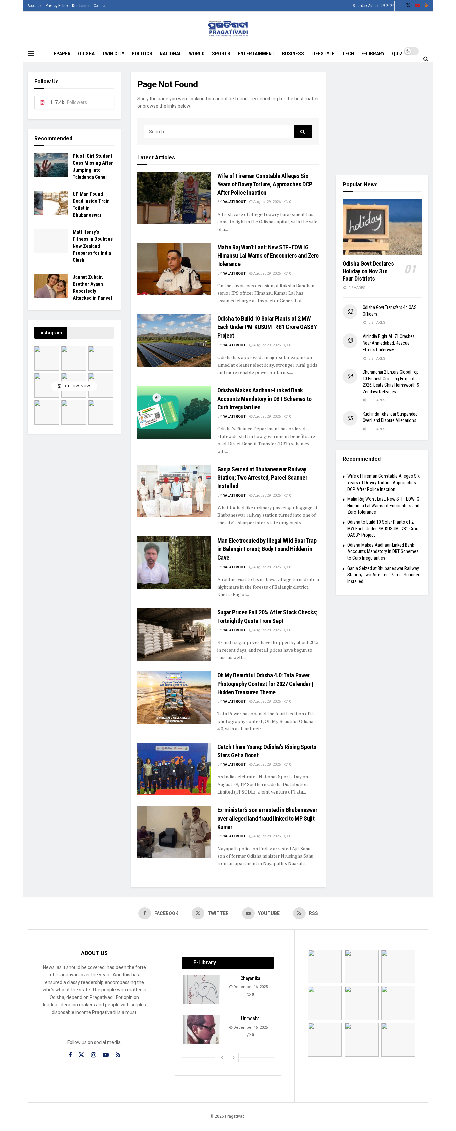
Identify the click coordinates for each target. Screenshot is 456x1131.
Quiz (397, 54)
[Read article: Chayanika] (202, 989)
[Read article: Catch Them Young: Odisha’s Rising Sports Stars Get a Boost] (174, 769)
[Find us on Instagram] (93, 1055)
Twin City (113, 54)
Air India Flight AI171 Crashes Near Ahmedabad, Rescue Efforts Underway (389, 343)
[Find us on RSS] (426, 5)
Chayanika (250, 978)
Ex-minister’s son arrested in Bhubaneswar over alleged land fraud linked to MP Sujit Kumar (267, 818)
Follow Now (75, 386)
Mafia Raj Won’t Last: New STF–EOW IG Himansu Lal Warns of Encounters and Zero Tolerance (268, 255)
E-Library (373, 54)
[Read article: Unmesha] (202, 1029)
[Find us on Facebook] (400, 5)
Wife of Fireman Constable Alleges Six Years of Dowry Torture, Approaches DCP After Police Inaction (264, 184)
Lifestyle (323, 54)
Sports (221, 54)
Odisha (86, 54)
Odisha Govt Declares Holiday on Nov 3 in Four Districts (368, 271)
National (171, 54)
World (197, 54)
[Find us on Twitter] (408, 5)
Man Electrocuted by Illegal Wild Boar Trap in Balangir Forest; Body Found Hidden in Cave (267, 549)
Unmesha (250, 1018)
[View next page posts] (234, 1057)
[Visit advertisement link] (382, 118)
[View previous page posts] (222, 1057)
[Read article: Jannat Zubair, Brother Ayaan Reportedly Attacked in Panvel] (51, 286)
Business (293, 54)
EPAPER (62, 54)
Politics (142, 54)
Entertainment (256, 54)
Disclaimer (81, 5)
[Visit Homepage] (228, 28)
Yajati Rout (234, 202)
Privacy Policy (57, 5)
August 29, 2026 (266, 202)
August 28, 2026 (266, 567)
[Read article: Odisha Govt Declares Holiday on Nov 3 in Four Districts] (382, 227)
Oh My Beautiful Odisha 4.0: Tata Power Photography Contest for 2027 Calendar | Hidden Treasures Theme (265, 683)
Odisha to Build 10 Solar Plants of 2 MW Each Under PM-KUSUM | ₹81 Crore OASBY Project (267, 327)
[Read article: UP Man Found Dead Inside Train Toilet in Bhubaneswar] (51, 203)
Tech (348, 54)
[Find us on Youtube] (417, 5)
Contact (100, 5)
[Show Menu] (31, 53)
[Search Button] (425, 58)
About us (35, 5)
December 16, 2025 (250, 987)
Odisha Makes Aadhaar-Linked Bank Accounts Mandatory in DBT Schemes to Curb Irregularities (264, 398)
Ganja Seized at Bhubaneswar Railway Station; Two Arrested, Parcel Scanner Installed (262, 477)
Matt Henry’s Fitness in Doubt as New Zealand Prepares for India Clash (93, 246)
